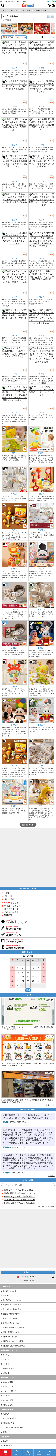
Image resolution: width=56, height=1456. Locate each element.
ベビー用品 (9, 899)
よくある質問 (8, 1400)
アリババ (22, 37)
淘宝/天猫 (9, 37)
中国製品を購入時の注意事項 (14, 1346)
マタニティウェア (12, 906)
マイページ (7, 1396)
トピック (51, 1105)
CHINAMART (8, 1446)
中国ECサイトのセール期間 (13, 1341)
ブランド (6, 1359)
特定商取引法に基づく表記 (13, 1427)
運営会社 (6, 1432)
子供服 (7, 893)
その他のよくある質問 (46, 1206)
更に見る (51, 1176)
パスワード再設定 (9, 1391)
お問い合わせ (8, 1405)
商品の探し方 (8, 1296)
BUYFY (5, 1441)
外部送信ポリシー (9, 1423)
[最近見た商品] (49, 5)
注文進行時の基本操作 (11, 1314)
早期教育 (8, 915)
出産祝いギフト (11, 912)
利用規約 (6, 1414)
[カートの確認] (53, 5)
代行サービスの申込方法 (12, 1305)
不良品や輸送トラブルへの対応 (14, 1327)
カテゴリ (6, 1355)
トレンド (6, 1364)
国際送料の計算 (8, 1368)
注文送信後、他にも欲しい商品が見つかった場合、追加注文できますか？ (20, 1200)
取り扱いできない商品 (11, 1323)
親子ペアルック (11, 909)
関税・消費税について (11, 1332)
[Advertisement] (28, 857)
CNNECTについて (9, 1291)
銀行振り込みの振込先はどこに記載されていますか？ (20, 1203)
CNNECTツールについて (12, 1300)
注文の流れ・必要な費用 (12, 1309)
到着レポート (8, 1373)
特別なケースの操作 (10, 1318)
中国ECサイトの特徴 (10, 1337)
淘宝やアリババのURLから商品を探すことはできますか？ (20, 1190)
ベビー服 (8, 896)
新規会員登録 (8, 1382)
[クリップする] (4, 43)
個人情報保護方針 (9, 1418)
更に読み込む (28, 825)
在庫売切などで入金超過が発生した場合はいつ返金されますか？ (20, 1196)
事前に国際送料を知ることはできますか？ (20, 1193)
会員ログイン (8, 1387)
